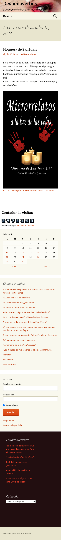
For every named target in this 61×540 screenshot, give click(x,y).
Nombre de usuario (12, 384)
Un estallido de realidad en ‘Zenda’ (19, 307)
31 (23, 261)
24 (23, 257)
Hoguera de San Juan (20, 49)
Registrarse (8, 420)
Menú (6, 15)
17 (23, 252)
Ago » (47, 266)
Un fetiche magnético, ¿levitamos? (19, 302)
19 (38, 252)
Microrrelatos (29, 54)
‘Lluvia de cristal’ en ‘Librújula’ (17, 297)
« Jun (14, 266)
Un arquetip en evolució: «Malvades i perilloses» (25, 317)
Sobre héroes (9, 364)
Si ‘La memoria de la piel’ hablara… (19, 340)
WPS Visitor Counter (25, 225)
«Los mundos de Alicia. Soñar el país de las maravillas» (28, 349)
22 (7, 257)
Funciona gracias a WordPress (17, 533)
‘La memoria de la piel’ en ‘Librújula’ (19, 344)
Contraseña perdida (12, 425)
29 (7, 261)
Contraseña (8, 394)
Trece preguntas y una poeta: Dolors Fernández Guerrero (30, 335)
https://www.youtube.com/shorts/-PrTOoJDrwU (29, 190)
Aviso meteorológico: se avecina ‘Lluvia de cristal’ (26, 312)
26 (38, 257)
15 (7, 252)
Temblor (7, 354)
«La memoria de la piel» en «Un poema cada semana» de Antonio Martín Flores (20, 449)
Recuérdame (11, 405)
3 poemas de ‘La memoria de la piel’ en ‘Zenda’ (25, 322)
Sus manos (8, 359)
